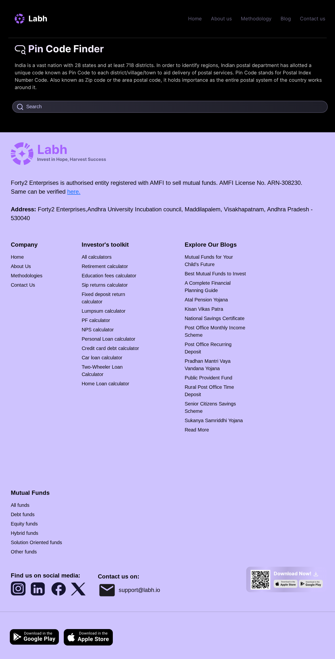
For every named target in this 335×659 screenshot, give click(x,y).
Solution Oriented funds (36, 542)
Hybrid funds (24, 533)
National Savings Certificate (215, 318)
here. (73, 191)
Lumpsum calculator (104, 311)
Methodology (256, 19)
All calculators (97, 257)
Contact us (312, 19)
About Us (21, 266)
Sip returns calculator (105, 285)
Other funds (24, 551)
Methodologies (26, 275)
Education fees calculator (109, 275)
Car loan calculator (102, 357)
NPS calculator (98, 329)
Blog (286, 19)
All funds (20, 505)
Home (195, 19)
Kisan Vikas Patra (204, 309)
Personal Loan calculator (108, 339)
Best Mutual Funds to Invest (215, 273)
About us (221, 19)
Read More (197, 429)
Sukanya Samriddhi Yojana (214, 420)
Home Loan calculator (105, 383)
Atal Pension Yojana (206, 299)
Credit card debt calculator (110, 348)
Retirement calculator (105, 266)
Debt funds (23, 514)
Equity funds (24, 523)
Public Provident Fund (208, 377)
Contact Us (23, 285)
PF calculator (96, 320)
